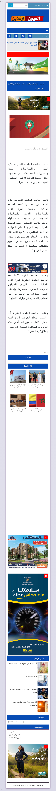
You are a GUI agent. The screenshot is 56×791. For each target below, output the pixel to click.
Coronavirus (31, 676)
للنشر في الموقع (14, 735)
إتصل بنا (45, 5)
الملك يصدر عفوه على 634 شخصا (22, 663)
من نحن (37, 5)
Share (46, 352)
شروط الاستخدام (15, 738)
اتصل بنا (11, 732)
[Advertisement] (28, 448)
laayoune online (18, 785)
